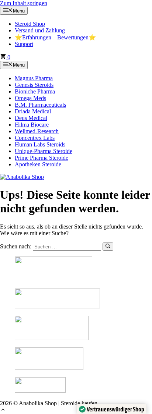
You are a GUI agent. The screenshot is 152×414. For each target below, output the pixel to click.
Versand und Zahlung (40, 30)
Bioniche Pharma (35, 91)
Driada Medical (33, 111)
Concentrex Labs (35, 138)
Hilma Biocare (32, 124)
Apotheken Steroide (38, 164)
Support (24, 44)
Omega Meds (30, 98)
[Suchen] (108, 247)
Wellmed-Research (37, 131)
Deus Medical (31, 118)
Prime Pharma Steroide (41, 158)
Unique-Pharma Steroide (43, 151)
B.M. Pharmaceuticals (40, 105)
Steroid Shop (30, 24)
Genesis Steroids (34, 85)
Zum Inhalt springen (23, 3)
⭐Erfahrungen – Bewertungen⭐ (55, 37)
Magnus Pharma (34, 78)
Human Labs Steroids (40, 144)
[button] (3, 410)
